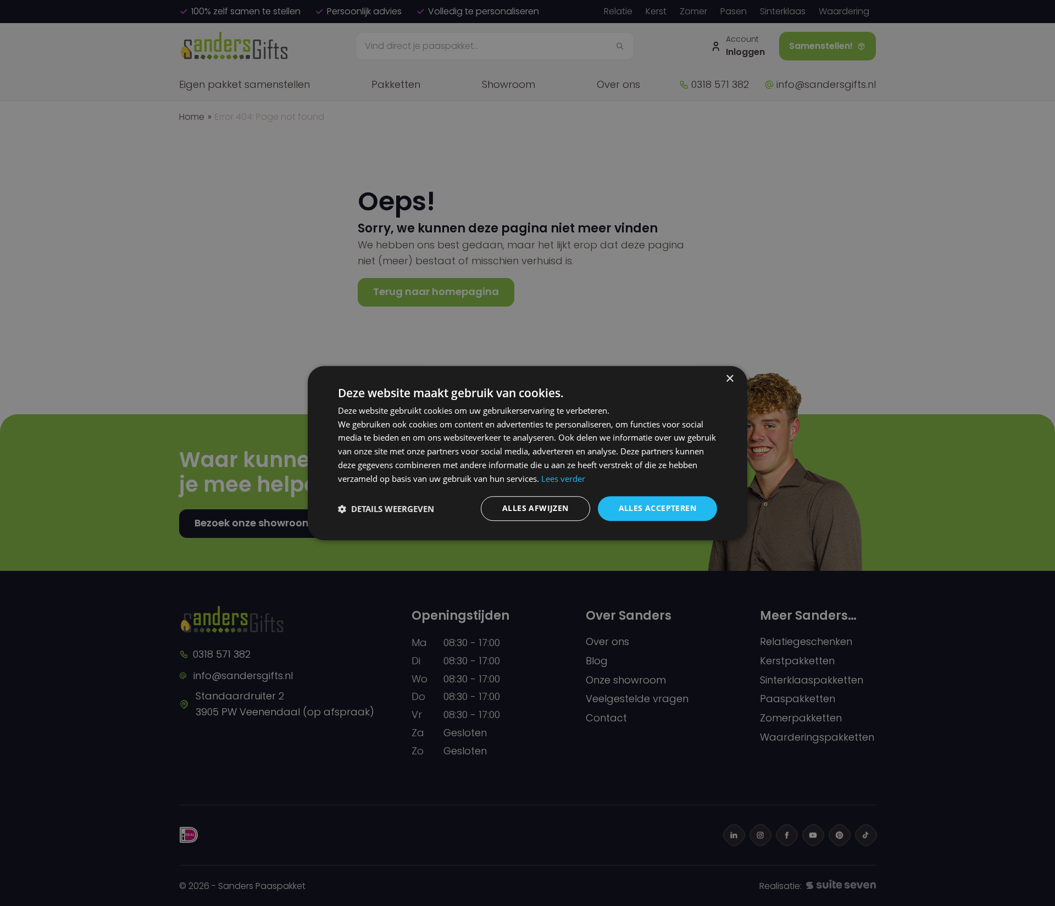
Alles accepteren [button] (657, 508)
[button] (386, 509)
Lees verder (563, 478)
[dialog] (527, 453)
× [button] (729, 379)
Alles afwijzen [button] (535, 508)
